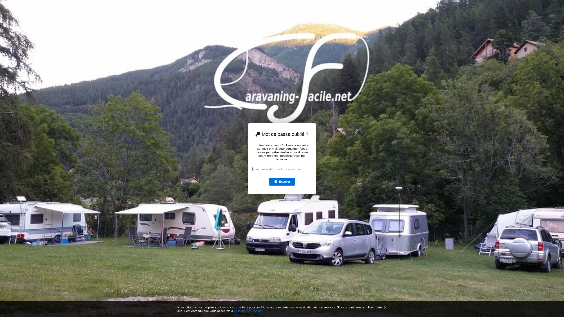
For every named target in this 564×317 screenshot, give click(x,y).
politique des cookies (248, 311)
